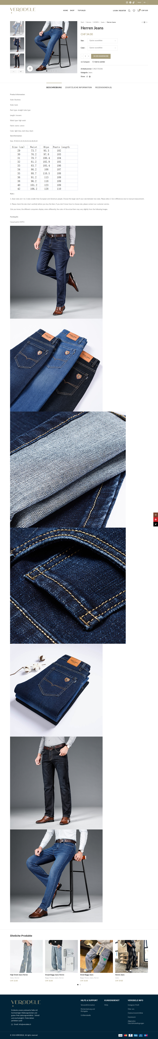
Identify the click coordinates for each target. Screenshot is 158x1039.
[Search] (129, 10)
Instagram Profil (133, 1005)
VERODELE (20, 1035)
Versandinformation (88, 1005)
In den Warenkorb (100, 56)
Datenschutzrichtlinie (135, 1013)
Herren (88, 22)
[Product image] (26, 956)
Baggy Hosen (49, 978)
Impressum (132, 1017)
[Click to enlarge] (30, 69)
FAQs (106, 1005)
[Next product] (147, 22)
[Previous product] (142, 22)
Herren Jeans (119, 975)
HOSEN (96, 22)
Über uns (131, 1009)
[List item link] (26, 1024)
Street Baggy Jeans (86, 975)
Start (82, 22)
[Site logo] (23, 10)
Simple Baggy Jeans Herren (54, 975)
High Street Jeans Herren (19, 975)
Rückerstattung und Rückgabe (88, 1010)
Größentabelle (86, 1015)
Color (83, 48)
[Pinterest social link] (130, 2)
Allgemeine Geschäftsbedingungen (136, 1022)
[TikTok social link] (133, 2)
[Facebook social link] (87, 76)
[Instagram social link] (127, 2)
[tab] (54, 86)
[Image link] (26, 1003)
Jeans (103, 22)
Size (82, 41)
